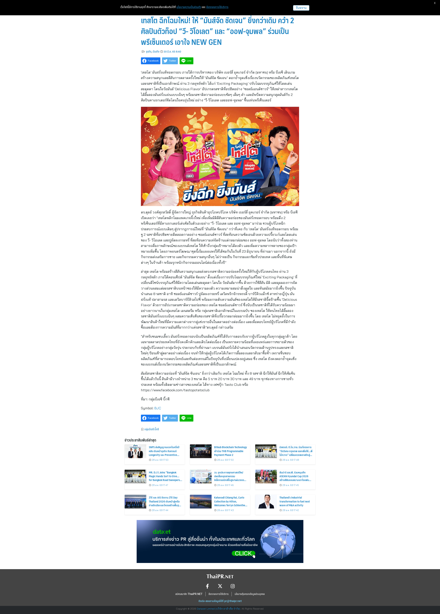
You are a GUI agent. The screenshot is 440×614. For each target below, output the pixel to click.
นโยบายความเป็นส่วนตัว (189, 7)
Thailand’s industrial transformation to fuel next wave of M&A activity (294, 501)
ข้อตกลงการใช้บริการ (217, 7)
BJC (157, 408)
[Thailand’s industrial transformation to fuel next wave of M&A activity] (266, 501)
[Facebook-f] (207, 586)
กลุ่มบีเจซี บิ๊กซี (151, 429)
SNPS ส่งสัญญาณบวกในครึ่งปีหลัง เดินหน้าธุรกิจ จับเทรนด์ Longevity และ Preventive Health (164, 453)
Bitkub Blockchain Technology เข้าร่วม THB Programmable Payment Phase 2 (230, 451)
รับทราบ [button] (301, 8)
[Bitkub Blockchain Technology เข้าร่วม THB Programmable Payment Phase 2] (201, 451)
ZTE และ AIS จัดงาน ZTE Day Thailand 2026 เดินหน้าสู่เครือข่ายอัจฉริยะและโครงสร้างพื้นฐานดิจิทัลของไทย (165, 503)
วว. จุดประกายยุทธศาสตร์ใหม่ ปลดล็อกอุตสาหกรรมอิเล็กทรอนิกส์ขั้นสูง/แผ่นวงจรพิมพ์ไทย (229, 478)
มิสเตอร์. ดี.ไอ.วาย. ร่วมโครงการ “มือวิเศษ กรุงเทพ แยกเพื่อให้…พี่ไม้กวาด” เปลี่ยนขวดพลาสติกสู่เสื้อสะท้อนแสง (295, 453)
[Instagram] (232, 586)
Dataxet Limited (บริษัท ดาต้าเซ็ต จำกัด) (218, 608)
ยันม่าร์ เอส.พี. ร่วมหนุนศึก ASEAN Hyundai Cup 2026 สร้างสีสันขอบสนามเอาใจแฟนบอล (294, 478)
